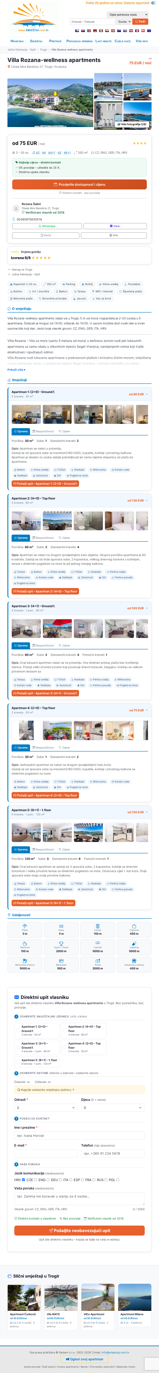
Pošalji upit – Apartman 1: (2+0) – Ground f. (47, 483)
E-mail (20, 1145)
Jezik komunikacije (39, 1173)
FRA (89, 1180)
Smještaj (36, 41)
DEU (55, 1180)
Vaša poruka (34, 1188)
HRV (18, 1180)
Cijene (66, 431)
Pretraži (55, 41)
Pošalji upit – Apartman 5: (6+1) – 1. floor (45, 903)
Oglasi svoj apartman (86, 1359)
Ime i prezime (26, 1127)
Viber (116, 226)
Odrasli (21, 1099)
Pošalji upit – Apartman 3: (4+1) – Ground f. (47, 693)
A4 (44, 152)
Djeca (93, 1099)
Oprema (23, 431)
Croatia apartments (68, 1366)
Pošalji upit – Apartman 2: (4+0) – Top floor (47, 591)
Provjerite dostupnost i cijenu (82, 184)
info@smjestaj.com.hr (115, 1352)
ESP (77, 1180)
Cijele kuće (123, 41)
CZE (30, 1180)
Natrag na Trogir (22, 269)
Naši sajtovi (48, 1366)
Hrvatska (17, 41)
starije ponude (32, 1366)
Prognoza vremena (79, 41)
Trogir (43, 49)
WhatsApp (48, 226)
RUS (101, 1180)
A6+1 (67, 152)
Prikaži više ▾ (16, 369)
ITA (66, 1180)
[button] (79, 255)
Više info (142, 41)
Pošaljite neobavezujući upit (82, 1230)
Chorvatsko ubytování (102, 1366)
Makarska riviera (126, 1366)
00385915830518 (29, 219)
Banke (84, 1366)
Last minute (103, 41)
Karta (47, 235)
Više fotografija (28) (133, 124)
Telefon (98, 1145)
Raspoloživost (45, 431)
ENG (43, 1180)
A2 (38, 152)
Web (115, 235)
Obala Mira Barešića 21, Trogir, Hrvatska (38, 66)
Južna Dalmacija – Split (21, 49)
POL (112, 1180)
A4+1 (51, 152)
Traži (141, 21)
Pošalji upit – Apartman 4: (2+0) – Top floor (47, 795)
